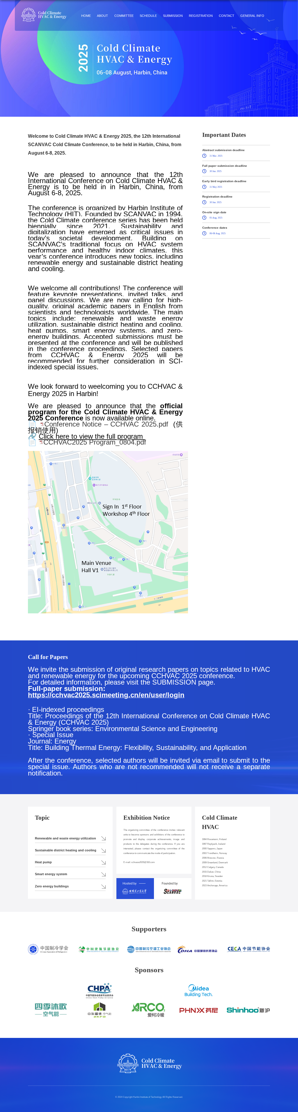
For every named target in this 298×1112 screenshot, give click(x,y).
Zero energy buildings (52, 886)
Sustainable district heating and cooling (65, 850)
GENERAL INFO (252, 15)
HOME (86, 15)
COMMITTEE (124, 15)
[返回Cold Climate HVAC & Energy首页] (43, 9)
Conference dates (214, 227)
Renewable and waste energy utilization (65, 838)
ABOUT (102, 15)
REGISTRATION (201, 15)
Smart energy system (51, 874)
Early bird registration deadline (224, 181)
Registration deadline (217, 196)
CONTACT (226, 15)
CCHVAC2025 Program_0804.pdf (94, 442)
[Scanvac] (172, 882)
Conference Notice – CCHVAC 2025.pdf (106, 424)
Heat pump (43, 862)
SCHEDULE (148, 15)
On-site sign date (214, 212)
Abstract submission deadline (223, 150)
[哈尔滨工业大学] (135, 882)
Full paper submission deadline (224, 165)
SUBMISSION (173, 15)
